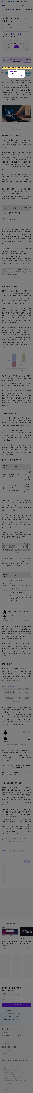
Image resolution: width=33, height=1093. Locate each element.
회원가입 (12, 71)
